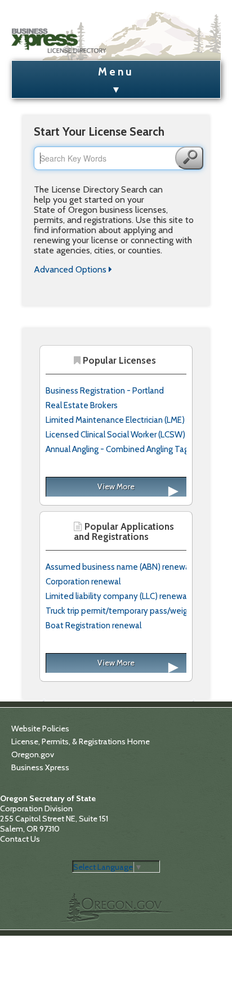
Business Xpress (40, 767)
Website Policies (40, 728)
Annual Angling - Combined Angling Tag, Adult (129, 449)
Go (189, 157)
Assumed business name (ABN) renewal (118, 567)
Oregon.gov (32, 754)
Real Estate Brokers (82, 405)
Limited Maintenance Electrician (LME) (115, 420)
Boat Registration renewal (93, 625)
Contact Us (20, 839)
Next (157, 494)
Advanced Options (71, 269)
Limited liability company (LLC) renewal (117, 596)
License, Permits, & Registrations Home (80, 741)
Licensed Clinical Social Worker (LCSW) (115, 435)
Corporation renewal (83, 582)
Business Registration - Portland (105, 391)
